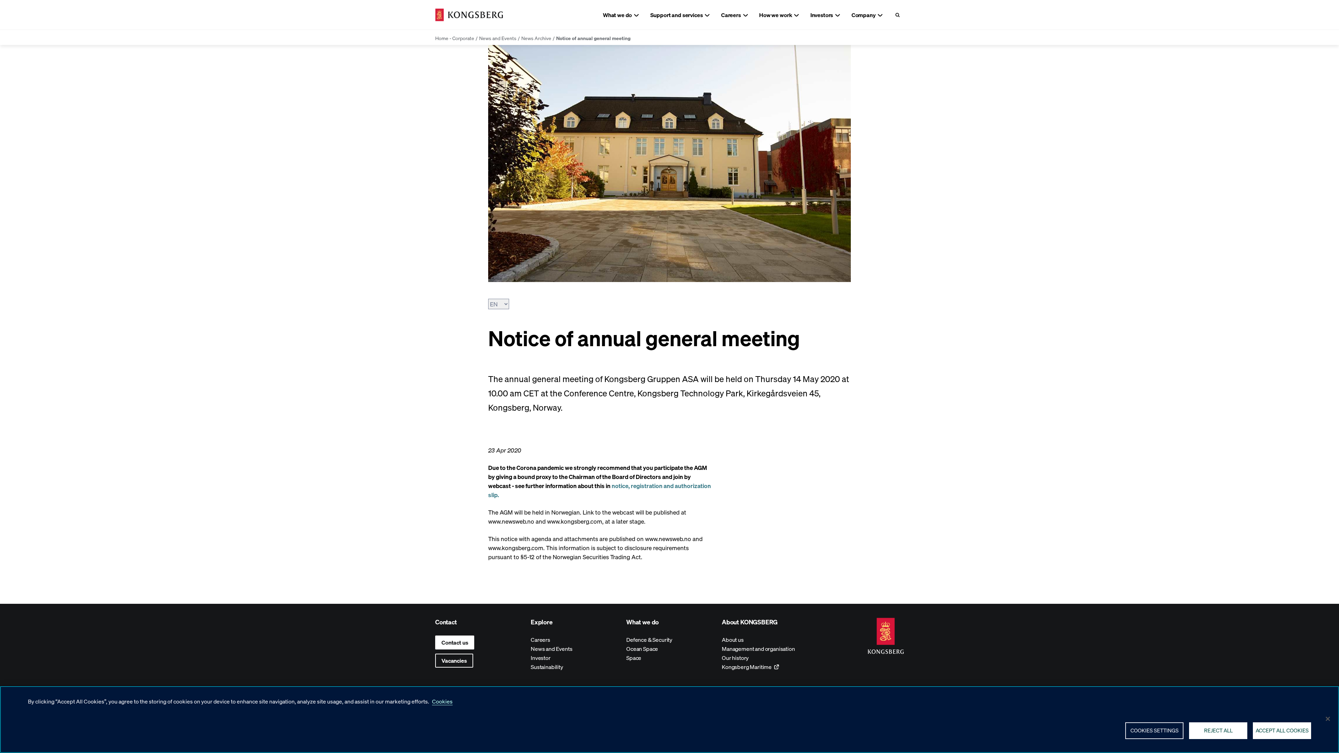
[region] (669, 719)
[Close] (1328, 719)
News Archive (536, 38)
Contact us (454, 642)
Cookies (442, 701)
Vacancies (454, 660)
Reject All (1218, 730)
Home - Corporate (454, 38)
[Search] (897, 14)
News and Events (497, 38)
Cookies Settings (1154, 730)
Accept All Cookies (1282, 730)
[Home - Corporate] (469, 14)
